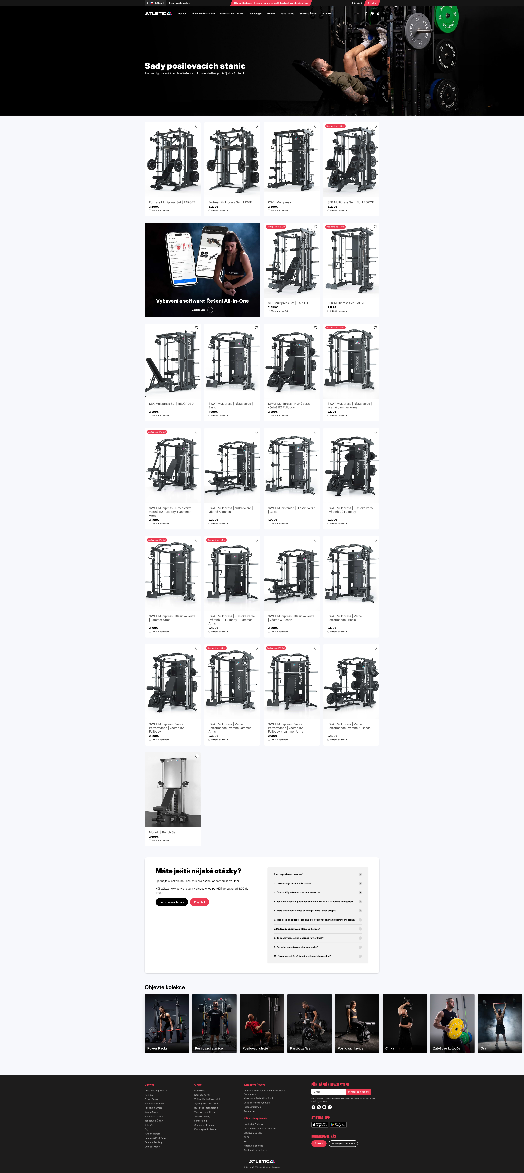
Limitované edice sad (203, 13)
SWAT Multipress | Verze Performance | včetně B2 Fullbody (166, 727)
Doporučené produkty (156, 1090)
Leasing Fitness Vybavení (257, 1102)
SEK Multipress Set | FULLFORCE (350, 202)
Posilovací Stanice (154, 1103)
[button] (372, 13)
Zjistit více (322, 1101)
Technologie (254, 13)
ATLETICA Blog (202, 1116)
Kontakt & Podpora (254, 1124)
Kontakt (327, 13)
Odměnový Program (204, 1125)
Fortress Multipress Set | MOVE (230, 202)
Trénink (271, 13)
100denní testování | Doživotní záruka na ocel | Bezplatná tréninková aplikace (271, 3)
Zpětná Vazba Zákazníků (207, 1099)
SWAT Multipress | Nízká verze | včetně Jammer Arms (349, 405)
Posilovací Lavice (154, 1116)
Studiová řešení (308, 13)
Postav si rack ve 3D (231, 13)
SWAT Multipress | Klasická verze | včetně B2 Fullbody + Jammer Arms (232, 619)
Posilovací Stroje (153, 1107)
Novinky (149, 1094)
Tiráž (246, 1137)
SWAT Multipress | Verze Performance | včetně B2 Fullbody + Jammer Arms (285, 727)
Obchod (182, 13)
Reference (249, 1111)
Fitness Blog (200, 1120)
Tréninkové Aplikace (204, 1112)
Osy (147, 1129)
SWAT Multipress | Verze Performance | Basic (344, 618)
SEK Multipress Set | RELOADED (171, 403)
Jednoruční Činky (154, 1120)
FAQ (246, 1141)
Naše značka (287, 13)
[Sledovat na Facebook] (313, 1107)
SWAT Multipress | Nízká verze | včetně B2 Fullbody (290, 405)
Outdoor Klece (152, 1146)
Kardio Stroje (151, 1112)
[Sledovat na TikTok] (330, 1107)
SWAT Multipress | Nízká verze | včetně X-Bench (231, 509)
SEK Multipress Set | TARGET (288, 303)
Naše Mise (199, 1090)
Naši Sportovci (202, 1094)
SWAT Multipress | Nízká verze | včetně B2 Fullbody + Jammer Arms (171, 511)
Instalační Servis (252, 1107)
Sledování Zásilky (253, 1132)
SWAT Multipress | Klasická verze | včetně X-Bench (291, 618)
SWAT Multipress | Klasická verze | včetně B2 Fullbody (350, 509)
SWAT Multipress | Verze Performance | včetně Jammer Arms (230, 727)
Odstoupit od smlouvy (255, 1150)
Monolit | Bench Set (162, 832)
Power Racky (151, 1099)
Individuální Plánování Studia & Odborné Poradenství (264, 1092)
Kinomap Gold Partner (205, 1129)
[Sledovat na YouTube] (324, 1107)
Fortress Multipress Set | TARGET (172, 202)
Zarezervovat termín (172, 902)
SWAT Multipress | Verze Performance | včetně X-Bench (349, 726)
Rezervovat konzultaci (179, 3)
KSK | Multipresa (279, 202)
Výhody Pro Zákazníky (206, 1103)
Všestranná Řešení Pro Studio (259, 1098)
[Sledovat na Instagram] (319, 1107)
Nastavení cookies (253, 1145)
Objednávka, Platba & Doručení (260, 1128)
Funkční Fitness (152, 1133)
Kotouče (149, 1125)
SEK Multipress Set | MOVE (346, 303)
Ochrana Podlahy (153, 1142)
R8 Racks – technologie (206, 1107)
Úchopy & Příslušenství (156, 1138)
